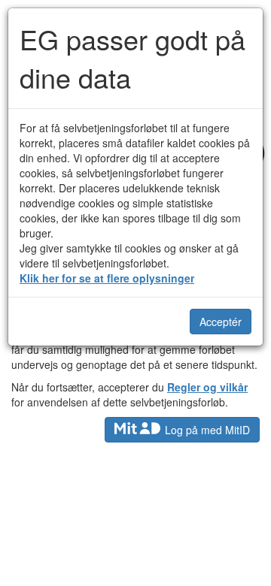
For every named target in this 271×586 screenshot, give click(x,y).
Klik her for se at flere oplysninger (107, 277)
